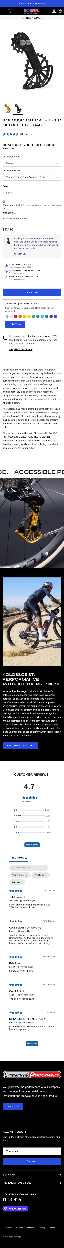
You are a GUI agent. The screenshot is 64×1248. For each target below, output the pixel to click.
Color (5, 186)
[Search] (10, 11)
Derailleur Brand (11, 156)
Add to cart (32, 292)
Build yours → (9, 212)
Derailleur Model (11, 170)
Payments (31, 1228)
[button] (32, 810)
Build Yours (15, 324)
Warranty (19, 1228)
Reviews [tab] (19, 858)
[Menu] (3, 11)
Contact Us (7, 1228)
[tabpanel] (32, 957)
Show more (32, 1043)
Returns (52, 1228)
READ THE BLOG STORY (20, 745)
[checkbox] (17, 882)
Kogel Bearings (15, 1237)
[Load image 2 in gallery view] (32, 60)
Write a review (32, 845)
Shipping (41, 1228)
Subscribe (32, 1161)
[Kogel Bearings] (32, 11)
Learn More (13, 1106)
